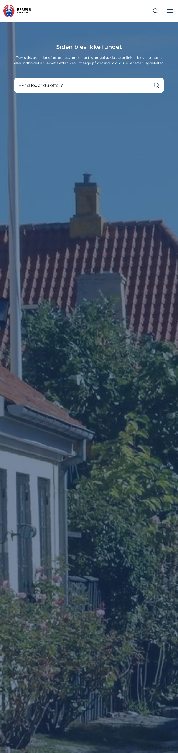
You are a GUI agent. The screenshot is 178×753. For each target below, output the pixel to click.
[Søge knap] (155, 11)
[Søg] (156, 85)
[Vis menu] (170, 11)
